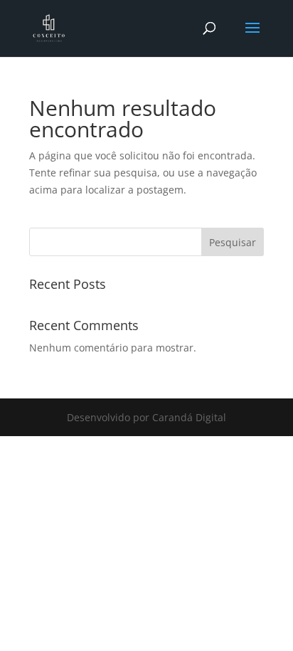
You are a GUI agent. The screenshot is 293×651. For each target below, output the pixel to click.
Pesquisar (232, 242)
